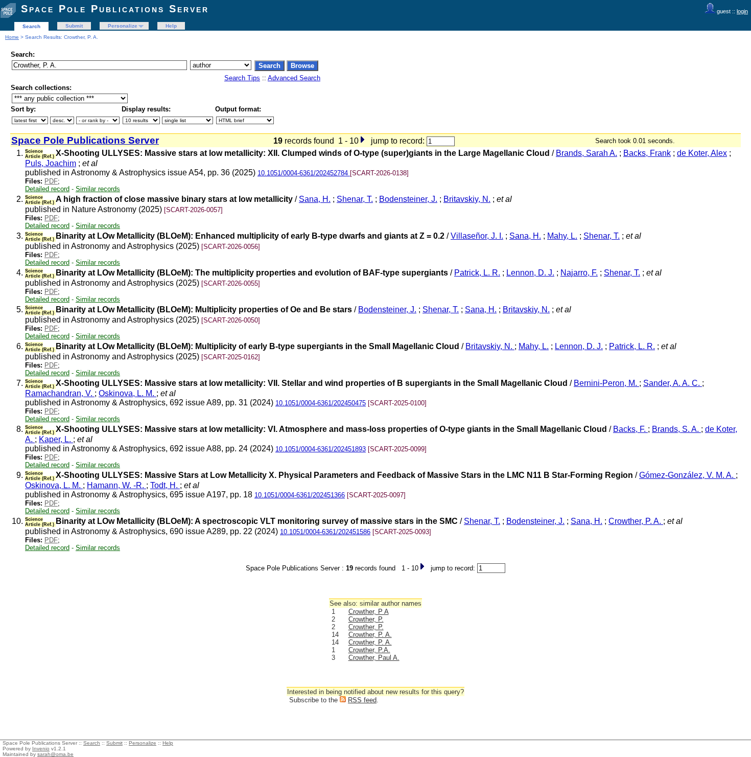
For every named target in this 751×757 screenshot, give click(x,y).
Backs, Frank (647, 153)
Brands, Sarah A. (586, 153)
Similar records (98, 189)
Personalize (122, 26)
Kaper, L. (56, 439)
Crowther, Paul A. (374, 657)
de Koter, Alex (702, 153)
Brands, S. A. (676, 429)
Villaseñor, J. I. (477, 236)
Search (31, 26)
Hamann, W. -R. (116, 485)
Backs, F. (630, 429)
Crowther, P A (368, 611)
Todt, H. (165, 485)
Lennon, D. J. (530, 272)
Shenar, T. (355, 199)
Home (12, 37)
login (742, 11)
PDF (51, 181)
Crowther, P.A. (369, 650)
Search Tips (242, 78)
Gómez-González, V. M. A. (687, 475)
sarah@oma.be (55, 754)
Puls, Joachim (50, 163)
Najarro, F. (579, 272)
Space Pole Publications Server (115, 8)
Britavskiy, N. (466, 199)
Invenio (41, 748)
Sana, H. (315, 199)
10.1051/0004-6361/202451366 (299, 495)
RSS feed (362, 700)
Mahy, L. (562, 236)
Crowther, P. (366, 619)
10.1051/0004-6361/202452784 (303, 173)
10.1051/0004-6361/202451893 (320, 449)
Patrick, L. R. (477, 272)
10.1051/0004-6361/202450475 (320, 403)
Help (171, 26)
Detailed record (47, 189)
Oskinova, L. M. (127, 393)
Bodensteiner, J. (408, 199)
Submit (74, 26)
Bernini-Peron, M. (606, 383)
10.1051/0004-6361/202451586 (325, 532)
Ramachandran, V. (60, 393)
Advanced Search (294, 78)
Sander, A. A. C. (672, 383)
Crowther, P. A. (635, 521)
